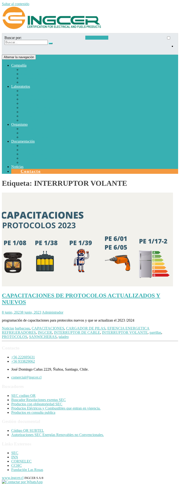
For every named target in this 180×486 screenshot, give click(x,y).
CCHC (16, 465)
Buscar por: (13, 38)
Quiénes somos (32, 70)
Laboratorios (20, 86)
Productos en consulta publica (33, 412)
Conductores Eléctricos (38, 108)
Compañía (18, 65)
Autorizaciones (32, 133)
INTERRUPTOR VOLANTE (125, 332)
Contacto (31, 171)
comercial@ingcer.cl (26, 377)
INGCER (45, 332)
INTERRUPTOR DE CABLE (77, 332)
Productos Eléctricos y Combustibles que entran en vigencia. (56, 408)
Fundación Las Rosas (27, 470)
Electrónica (29, 103)
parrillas (155, 332)
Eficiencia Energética (36, 112)
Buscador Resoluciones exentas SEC (38, 400)
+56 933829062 (23, 361)
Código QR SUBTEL (27, 431)
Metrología (29, 120)
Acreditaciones (32, 154)
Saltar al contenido (15, 4)
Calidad (26, 162)
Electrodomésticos (34, 91)
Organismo (19, 124)
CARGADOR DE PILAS (85, 328)
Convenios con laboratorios (41, 158)
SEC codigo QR (23, 396)
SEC (14, 453)
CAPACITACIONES (48, 328)
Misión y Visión (32, 74)
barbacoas (22, 328)
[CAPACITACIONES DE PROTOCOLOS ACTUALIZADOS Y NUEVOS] (87, 285)
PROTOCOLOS (14, 337)
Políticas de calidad (35, 78)
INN (14, 457)
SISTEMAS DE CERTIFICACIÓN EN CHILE (57, 129)
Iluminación (29, 116)
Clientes (27, 82)
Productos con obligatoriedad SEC (36, 404)
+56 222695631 (23, 357)
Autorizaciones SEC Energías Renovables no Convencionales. (57, 435)
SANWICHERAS (43, 337)
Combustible (30, 95)
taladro (64, 337)
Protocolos (28, 146)
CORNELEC (21, 461)
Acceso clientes (96, 38)
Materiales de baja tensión (40, 99)
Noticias (17, 167)
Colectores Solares (34, 137)
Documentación (23, 141)
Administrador (52, 312)
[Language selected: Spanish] (171, 44)
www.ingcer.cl (12, 478)
